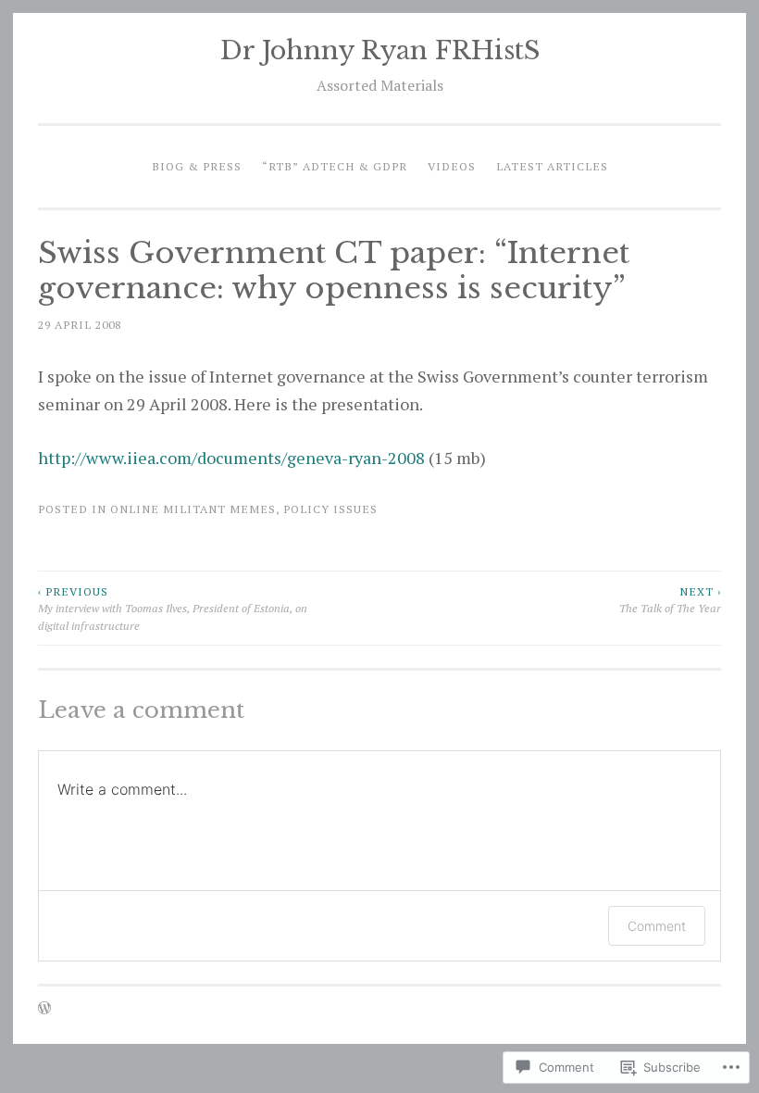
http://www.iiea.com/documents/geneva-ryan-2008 (231, 457)
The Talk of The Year (670, 599)
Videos (452, 165)
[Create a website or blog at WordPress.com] (44, 1008)
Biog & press (197, 165)
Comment (657, 926)
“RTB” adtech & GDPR (334, 165)
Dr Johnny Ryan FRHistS (380, 50)
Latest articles (552, 165)
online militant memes (193, 508)
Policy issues (330, 508)
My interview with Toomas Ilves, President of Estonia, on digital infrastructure (172, 608)
